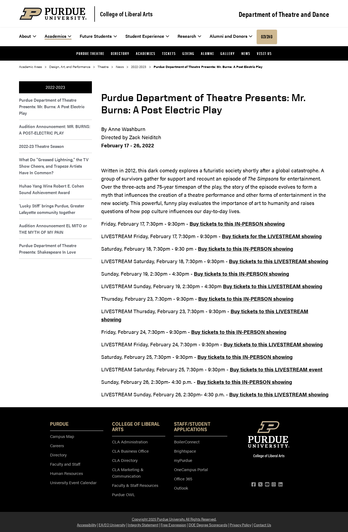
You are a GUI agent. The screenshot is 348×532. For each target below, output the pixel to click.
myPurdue (183, 460)
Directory (58, 455)
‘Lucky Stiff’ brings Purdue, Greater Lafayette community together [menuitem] (51, 209)
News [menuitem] (245, 53)
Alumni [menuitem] (207, 53)
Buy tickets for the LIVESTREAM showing (272, 236)
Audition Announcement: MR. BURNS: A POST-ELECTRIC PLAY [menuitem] (54, 129)
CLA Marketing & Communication (128, 472)
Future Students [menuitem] (96, 36)
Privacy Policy (240, 524)
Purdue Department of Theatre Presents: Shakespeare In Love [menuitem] (47, 248)
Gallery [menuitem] (227, 53)
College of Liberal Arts (126, 14)
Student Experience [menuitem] (144, 36)
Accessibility (86, 524)
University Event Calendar (73, 482)
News (120, 66)
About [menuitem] (25, 36)
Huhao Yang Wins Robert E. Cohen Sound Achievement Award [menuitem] (51, 189)
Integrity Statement (143, 524)
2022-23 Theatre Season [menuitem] (41, 146)
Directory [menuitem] (120, 53)
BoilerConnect (187, 441)
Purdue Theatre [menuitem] (90, 53)
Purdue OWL (123, 494)
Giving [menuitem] (266, 36)
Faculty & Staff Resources (135, 485)
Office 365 (183, 478)
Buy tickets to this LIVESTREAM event (276, 369)
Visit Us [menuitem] (264, 53)
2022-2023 (138, 66)
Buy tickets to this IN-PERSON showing (237, 223)
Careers (57, 445)
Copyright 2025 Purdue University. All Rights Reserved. (174, 519)
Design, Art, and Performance (69, 66)
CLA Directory (125, 460)
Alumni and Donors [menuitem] (228, 36)
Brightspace (185, 451)
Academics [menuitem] (55, 36)
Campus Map (62, 436)
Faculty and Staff (65, 464)
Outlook (181, 488)
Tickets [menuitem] (169, 53)
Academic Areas (30, 66)
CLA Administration (130, 441)
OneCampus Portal (191, 469)
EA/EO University (112, 524)
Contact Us (262, 524)
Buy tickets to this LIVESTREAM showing (278, 261)
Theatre (103, 66)
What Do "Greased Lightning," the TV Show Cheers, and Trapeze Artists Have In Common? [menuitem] (54, 166)
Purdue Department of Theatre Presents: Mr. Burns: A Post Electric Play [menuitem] (52, 106)
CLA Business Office (130, 451)
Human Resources (66, 473)
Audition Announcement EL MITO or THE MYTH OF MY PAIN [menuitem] (53, 228)
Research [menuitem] (187, 36)
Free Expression (173, 524)
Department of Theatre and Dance (284, 14)
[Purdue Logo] (53, 14)
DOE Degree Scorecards (208, 524)
